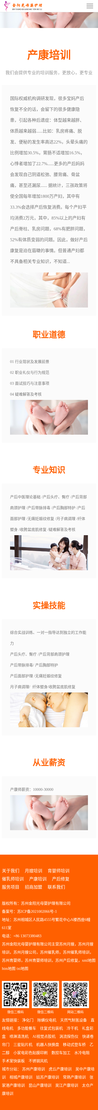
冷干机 (72, 1028)
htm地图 (9, 969)
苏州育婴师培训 (38, 960)
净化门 (27, 1020)
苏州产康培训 (33, 1069)
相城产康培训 (21, 1077)
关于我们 (10, 870)
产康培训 (38, 879)
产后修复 (60, 879)
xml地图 (89, 960)
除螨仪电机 (46, 1020)
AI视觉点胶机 (44, 1036)
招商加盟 (33, 887)
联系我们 (56, 887)
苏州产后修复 (66, 960)
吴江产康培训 (66, 1085)
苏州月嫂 (66, 944)
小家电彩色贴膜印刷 (30, 1053)
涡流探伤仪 (68, 1036)
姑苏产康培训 (47, 1077)
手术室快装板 (13, 1061)
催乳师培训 (13, 879)
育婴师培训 (58, 870)
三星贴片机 (22, 1045)
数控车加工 (61, 1053)
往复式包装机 (51, 1028)
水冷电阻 (82, 1053)
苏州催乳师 (49, 952)
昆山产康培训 (40, 1085)
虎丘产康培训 (60, 1069)
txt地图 (22, 969)
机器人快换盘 (47, 1045)
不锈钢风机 (38, 1061)
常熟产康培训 (74, 1077)
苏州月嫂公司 (24, 952)
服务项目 (10, 887)
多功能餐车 (26, 1028)
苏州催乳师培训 (76, 952)
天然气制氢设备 (73, 1020)
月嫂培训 (33, 870)
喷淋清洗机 (19, 1036)
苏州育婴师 (11, 960)
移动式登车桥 (74, 1045)
